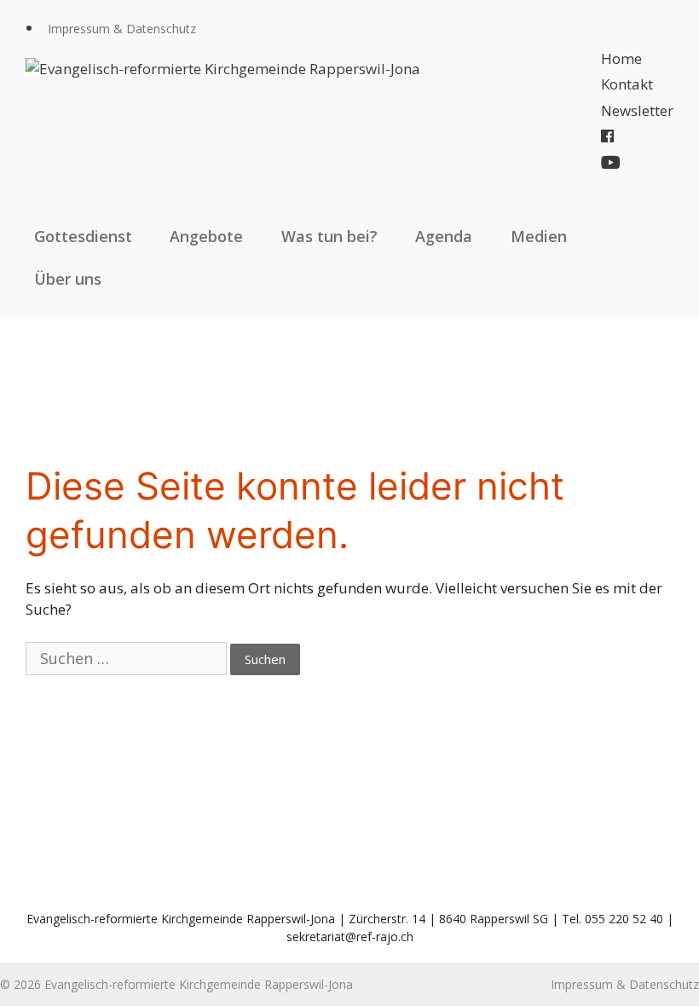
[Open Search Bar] (655, 278)
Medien (539, 236)
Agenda (443, 236)
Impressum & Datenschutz (122, 28)
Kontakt (627, 84)
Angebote (206, 236)
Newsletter (637, 110)
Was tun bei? (329, 236)
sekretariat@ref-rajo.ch (349, 936)
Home (621, 58)
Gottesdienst (83, 236)
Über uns (67, 279)
